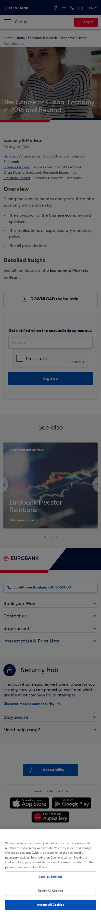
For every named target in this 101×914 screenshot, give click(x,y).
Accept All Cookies (50, 905)
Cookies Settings (50, 877)
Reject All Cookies (50, 891)
